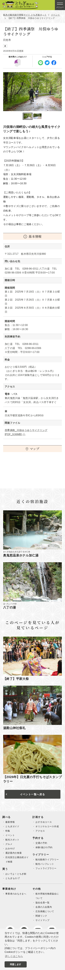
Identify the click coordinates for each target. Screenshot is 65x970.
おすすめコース (43, 822)
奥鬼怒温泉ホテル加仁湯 (20, 555)
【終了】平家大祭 (16, 678)
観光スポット (12, 839)
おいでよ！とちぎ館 (15, 874)
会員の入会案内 (43, 907)
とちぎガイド (12, 826)
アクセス (40, 831)
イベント (55, 15)
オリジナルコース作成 (47, 826)
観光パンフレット (44, 864)
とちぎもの (11, 878)
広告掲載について (44, 911)
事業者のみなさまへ (15, 893)
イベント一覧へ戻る (32, 794)
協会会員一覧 (42, 902)
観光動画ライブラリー (47, 859)
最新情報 (10, 822)
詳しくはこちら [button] (14, 956)
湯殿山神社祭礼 (14, 728)
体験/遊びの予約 (44, 847)
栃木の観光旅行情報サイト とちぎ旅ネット (25, 15)
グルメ (8, 844)
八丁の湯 (9, 607)
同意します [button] (15, 964)
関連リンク (41, 916)
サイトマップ (42, 920)
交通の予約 (41, 843)
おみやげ (10, 848)
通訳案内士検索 (13, 853)
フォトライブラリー (45, 868)
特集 (7, 831)
